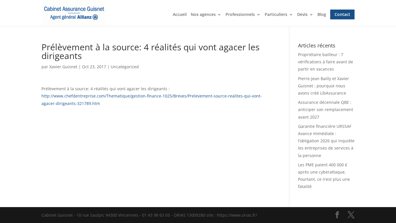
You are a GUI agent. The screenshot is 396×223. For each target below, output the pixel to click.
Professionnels (240, 14)
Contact (342, 14)
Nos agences (203, 14)
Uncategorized (125, 66)
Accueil (180, 14)
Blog (321, 14)
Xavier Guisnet (63, 66)
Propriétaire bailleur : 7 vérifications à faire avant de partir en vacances (325, 62)
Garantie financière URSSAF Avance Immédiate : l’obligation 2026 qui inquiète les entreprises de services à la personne (326, 141)
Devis (302, 14)
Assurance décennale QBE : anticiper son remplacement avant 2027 (325, 109)
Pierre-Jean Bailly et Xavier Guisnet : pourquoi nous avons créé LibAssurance (323, 86)
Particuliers (276, 14)
